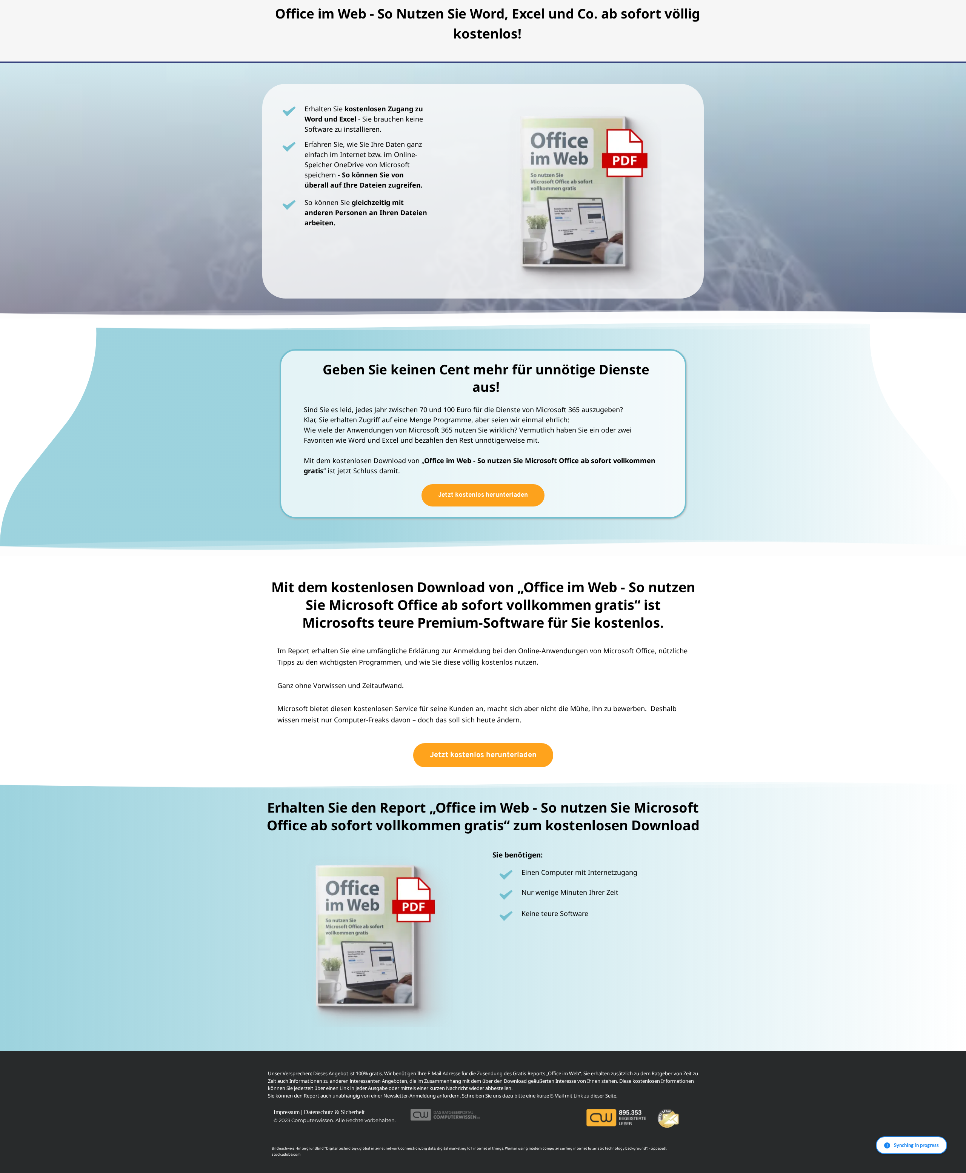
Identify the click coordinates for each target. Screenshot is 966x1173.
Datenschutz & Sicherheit (334, 1112)
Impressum (287, 1112)
